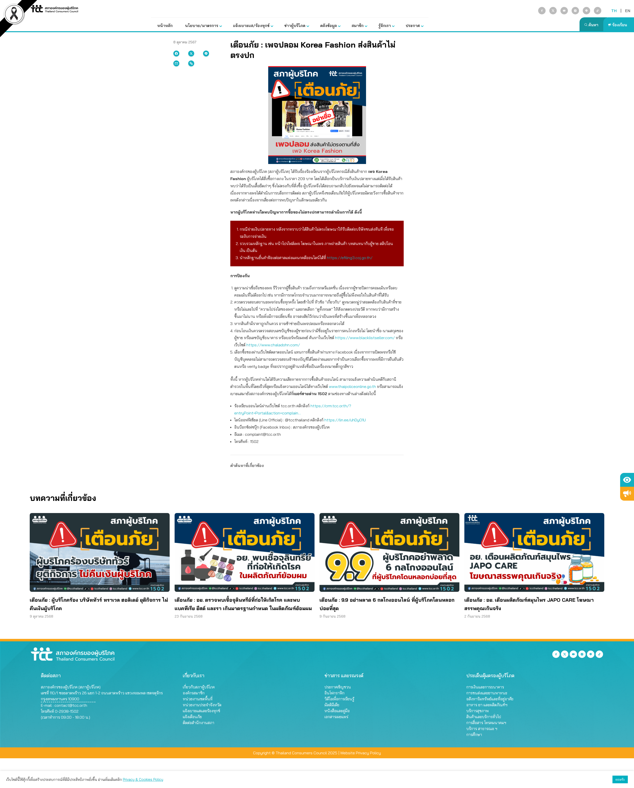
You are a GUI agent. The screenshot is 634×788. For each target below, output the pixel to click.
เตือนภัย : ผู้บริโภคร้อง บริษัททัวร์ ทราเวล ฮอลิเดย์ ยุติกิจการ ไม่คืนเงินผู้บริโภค (99, 604)
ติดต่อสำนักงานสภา (198, 722)
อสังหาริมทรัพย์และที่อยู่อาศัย (489, 698)
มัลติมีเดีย (331, 704)
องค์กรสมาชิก (194, 692)
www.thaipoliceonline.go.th (352, 386)
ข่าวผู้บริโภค (294, 25)
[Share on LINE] (206, 53)
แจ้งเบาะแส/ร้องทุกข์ (251, 25)
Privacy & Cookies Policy (143, 779)
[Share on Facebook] (176, 53)
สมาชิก (358, 25)
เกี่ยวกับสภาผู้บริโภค (199, 686)
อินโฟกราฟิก (334, 692)
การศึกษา (474, 734)
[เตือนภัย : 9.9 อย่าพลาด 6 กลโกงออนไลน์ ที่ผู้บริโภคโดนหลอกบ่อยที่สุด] (389, 552)
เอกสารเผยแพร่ (336, 716)
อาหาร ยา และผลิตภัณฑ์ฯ (486, 704)
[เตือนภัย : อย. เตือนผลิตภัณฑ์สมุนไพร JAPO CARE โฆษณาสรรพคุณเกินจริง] (534, 552)
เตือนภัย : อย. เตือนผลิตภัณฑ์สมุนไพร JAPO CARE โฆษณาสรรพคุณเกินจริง (529, 604)
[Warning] (627, 494)
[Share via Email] (176, 63)
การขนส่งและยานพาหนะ (486, 692)
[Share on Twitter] (191, 53)
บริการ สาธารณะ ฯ (481, 728)
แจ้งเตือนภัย (192, 716)
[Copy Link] (191, 63)
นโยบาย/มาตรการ (201, 25)
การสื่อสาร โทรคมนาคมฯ (486, 722)
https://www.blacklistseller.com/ (365, 337)
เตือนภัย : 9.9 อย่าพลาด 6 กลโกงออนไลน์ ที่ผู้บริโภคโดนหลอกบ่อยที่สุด (386, 604)
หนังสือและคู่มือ (337, 710)
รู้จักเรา (384, 25)
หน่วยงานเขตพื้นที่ (197, 698)
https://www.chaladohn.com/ (273, 344)
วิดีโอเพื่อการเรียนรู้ (339, 698)
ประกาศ (413, 25)
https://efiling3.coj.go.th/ (349, 257)
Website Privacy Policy (360, 752)
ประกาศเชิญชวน (337, 686)
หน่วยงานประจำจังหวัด (202, 704)
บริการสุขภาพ (477, 710)
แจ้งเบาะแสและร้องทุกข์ (201, 710)
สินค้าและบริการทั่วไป (483, 716)
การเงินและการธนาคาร (485, 686)
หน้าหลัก (165, 25)
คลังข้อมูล (328, 25)
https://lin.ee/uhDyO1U (345, 419)
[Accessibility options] (627, 480)
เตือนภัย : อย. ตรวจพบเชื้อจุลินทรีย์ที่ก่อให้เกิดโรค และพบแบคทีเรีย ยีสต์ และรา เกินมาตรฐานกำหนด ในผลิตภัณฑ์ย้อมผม (243, 604)
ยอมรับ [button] (620, 779)
